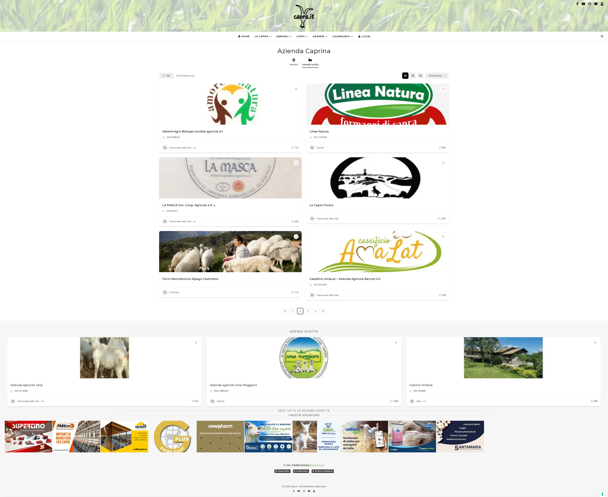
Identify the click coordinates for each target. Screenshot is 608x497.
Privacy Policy (283, 471)
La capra (261, 36)
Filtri (168, 75)
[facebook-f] (577, 4)
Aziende (318, 36)
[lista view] (413, 75)
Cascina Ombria (421, 385)
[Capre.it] (304, 16)
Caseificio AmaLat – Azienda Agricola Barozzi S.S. (345, 279)
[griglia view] (405, 75)
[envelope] (596, 4)
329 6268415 (173, 137)
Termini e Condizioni (323, 471)
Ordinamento (435, 75)
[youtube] (584, 4)
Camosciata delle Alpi (180, 147)
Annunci (282, 36)
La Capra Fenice (321, 205)
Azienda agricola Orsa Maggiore (233, 385)
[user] (602, 4)
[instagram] (590, 4)
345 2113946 (21, 391)
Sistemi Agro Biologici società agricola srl (192, 131)
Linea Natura (319, 131)
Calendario (341, 36)
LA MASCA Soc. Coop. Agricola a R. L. (189, 205)
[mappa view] (420, 75)
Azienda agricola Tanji (26, 385)
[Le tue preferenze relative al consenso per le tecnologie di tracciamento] (602, 494)
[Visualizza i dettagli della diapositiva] (124, 436)
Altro (418, 401)
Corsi (300, 36)
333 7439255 (320, 137)
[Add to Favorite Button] (296, 89)
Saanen (320, 147)
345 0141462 (320, 284)
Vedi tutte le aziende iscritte (304, 410)
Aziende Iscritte (310, 64)
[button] (163, 177)
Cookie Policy (302, 471)
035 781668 (419, 391)
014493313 (172, 211)
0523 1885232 (221, 391)
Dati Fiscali (317, 465)
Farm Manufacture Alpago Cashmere (190, 279)
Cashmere (174, 292)
